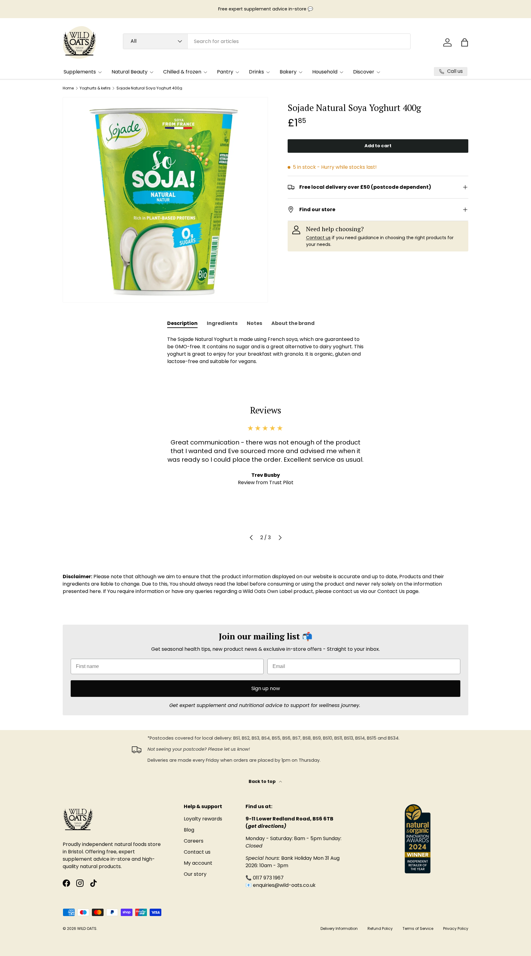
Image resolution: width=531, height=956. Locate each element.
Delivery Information (339, 928)
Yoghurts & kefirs (95, 88)
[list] (165, 199)
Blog (189, 829)
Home (68, 88)
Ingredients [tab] (222, 323)
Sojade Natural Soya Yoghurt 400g (149, 88)
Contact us (318, 238)
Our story (195, 874)
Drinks (256, 71)
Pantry (225, 71)
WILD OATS (86, 928)
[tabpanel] (265, 350)
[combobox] (266, 41)
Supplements (80, 71)
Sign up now (265, 688)
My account (198, 863)
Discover (363, 71)
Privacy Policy (455, 928)
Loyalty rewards (203, 818)
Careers (193, 840)
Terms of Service (418, 928)
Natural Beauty (130, 71)
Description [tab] (182, 323)
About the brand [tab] (293, 323)
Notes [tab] (254, 323)
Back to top (263, 781)
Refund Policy (380, 928)
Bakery (288, 71)
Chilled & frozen (182, 71)
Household (324, 71)
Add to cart (377, 146)
